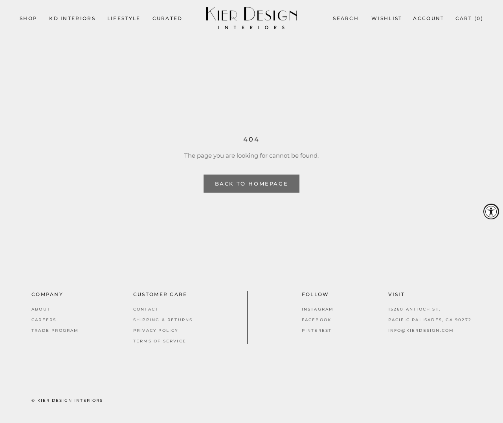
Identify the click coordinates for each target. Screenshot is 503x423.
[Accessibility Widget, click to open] (491, 211)
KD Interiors (72, 18)
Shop (28, 18)
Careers (43, 319)
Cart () (469, 18)
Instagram (318, 309)
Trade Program (55, 330)
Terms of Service (159, 341)
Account (428, 18)
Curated (167, 18)
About (40, 309)
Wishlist (386, 18)
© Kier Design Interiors (67, 400)
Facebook (317, 319)
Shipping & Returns (163, 319)
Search (346, 18)
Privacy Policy (155, 330)
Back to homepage (251, 183)
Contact (145, 309)
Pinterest (317, 330)
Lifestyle (124, 18)
